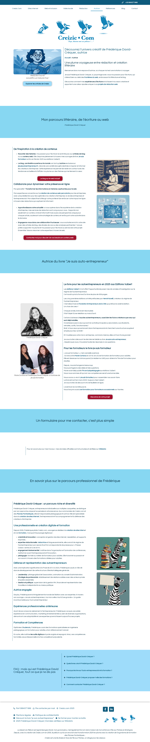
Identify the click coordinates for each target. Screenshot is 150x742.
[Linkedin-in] (111, 709)
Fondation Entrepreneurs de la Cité (92, 304)
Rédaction (83, 8)
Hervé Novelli (108, 298)
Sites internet (33, 8)
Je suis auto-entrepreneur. (116, 339)
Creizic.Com (17, 8)
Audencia (27, 627)
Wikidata (102, 449)
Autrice (97, 8)
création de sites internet (29, 516)
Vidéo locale (68, 8)
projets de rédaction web (108, 84)
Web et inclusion (50, 8)
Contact (134, 8)
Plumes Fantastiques (25, 514)
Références (110, 8)
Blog (123, 8)
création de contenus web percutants (55, 193)
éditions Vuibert (73, 289)
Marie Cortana (80, 356)
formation (22, 533)
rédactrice (42, 542)
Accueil (67, 58)
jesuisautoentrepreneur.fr (28, 166)
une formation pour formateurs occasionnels (96, 389)
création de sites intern (75, 530)
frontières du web (91, 77)
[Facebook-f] (105, 709)
